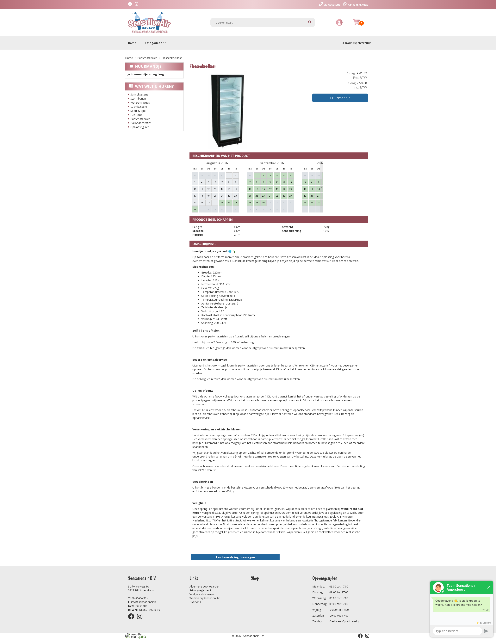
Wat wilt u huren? (154, 86)
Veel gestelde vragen (202, 594)
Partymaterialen (147, 58)
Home (132, 43)
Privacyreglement (200, 590)
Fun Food (136, 115)
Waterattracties (140, 102)
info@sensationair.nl (142, 602)
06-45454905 (138, 598)
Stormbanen (138, 98)
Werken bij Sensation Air (204, 598)
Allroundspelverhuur (357, 43)
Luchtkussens (138, 106)
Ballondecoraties (141, 123)
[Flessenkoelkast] (228, 110)
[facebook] (132, 620)
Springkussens (139, 94)
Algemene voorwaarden (204, 586)
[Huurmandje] (356, 24)
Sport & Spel (138, 111)
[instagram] (141, 620)
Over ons (195, 602)
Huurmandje (148, 66)
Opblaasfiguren (139, 127)
